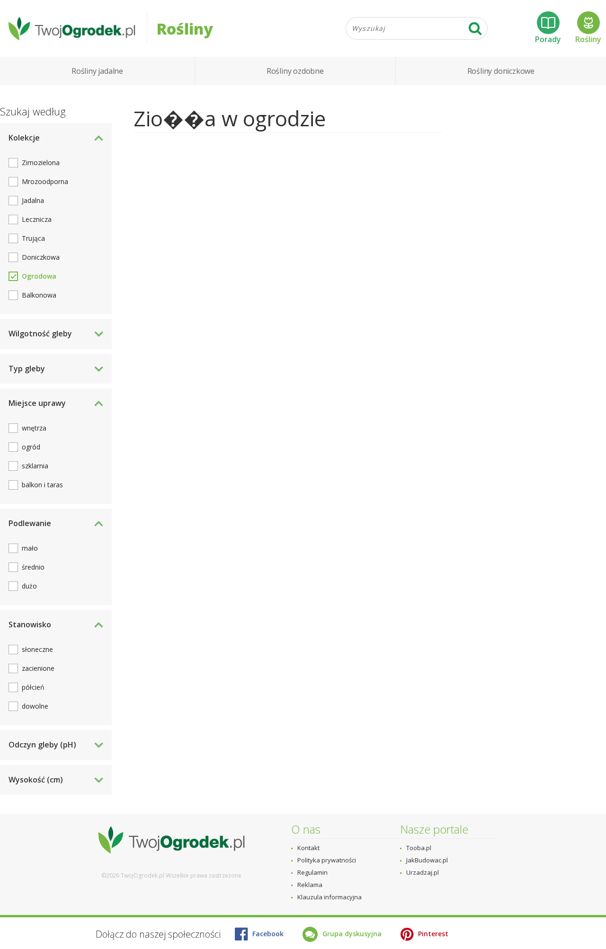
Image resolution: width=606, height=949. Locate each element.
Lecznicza (37, 219)
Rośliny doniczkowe (501, 71)
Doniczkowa (41, 257)
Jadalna (33, 200)
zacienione (38, 668)
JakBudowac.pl (427, 860)
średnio (33, 566)
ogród (31, 446)
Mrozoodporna (45, 181)
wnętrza (34, 427)
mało (30, 548)
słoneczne (37, 649)
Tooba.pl (418, 848)
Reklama (309, 884)
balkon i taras (42, 484)
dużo (29, 585)
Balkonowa (39, 294)
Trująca (33, 238)
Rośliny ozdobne (295, 71)
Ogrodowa (39, 276)
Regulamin (312, 872)
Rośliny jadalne (97, 71)
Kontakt (308, 848)
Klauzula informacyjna (329, 897)
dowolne (35, 706)
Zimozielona (41, 162)
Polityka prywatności (326, 860)
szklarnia (35, 465)
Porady (548, 39)
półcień (33, 687)
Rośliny (588, 39)
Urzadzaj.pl (422, 872)
